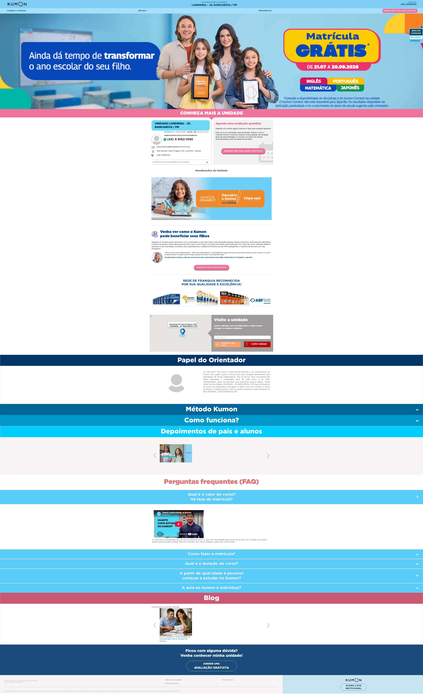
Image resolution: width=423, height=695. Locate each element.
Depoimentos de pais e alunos (211, 431)
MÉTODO (142, 11)
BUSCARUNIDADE (416, 32)
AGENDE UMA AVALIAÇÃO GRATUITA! (400, 11)
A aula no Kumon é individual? (211, 588)
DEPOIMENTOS (265, 11)
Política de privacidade (173, 677)
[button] (154, 455)
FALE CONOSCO (415, 37)
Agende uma (211, 663)
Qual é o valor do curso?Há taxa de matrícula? (211, 497)
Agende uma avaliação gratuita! (243, 151)
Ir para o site (353, 685)
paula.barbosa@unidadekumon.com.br (173, 147)
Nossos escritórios (172, 681)
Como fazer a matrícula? (211, 554)
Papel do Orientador (211, 360)
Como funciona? (211, 420)
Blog (211, 598)
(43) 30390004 (163, 155)
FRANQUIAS (415, 41)
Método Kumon (211, 409)
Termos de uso (228, 677)
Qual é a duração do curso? (211, 564)
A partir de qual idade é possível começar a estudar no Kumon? (211, 575)
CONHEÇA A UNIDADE (16, 11)
